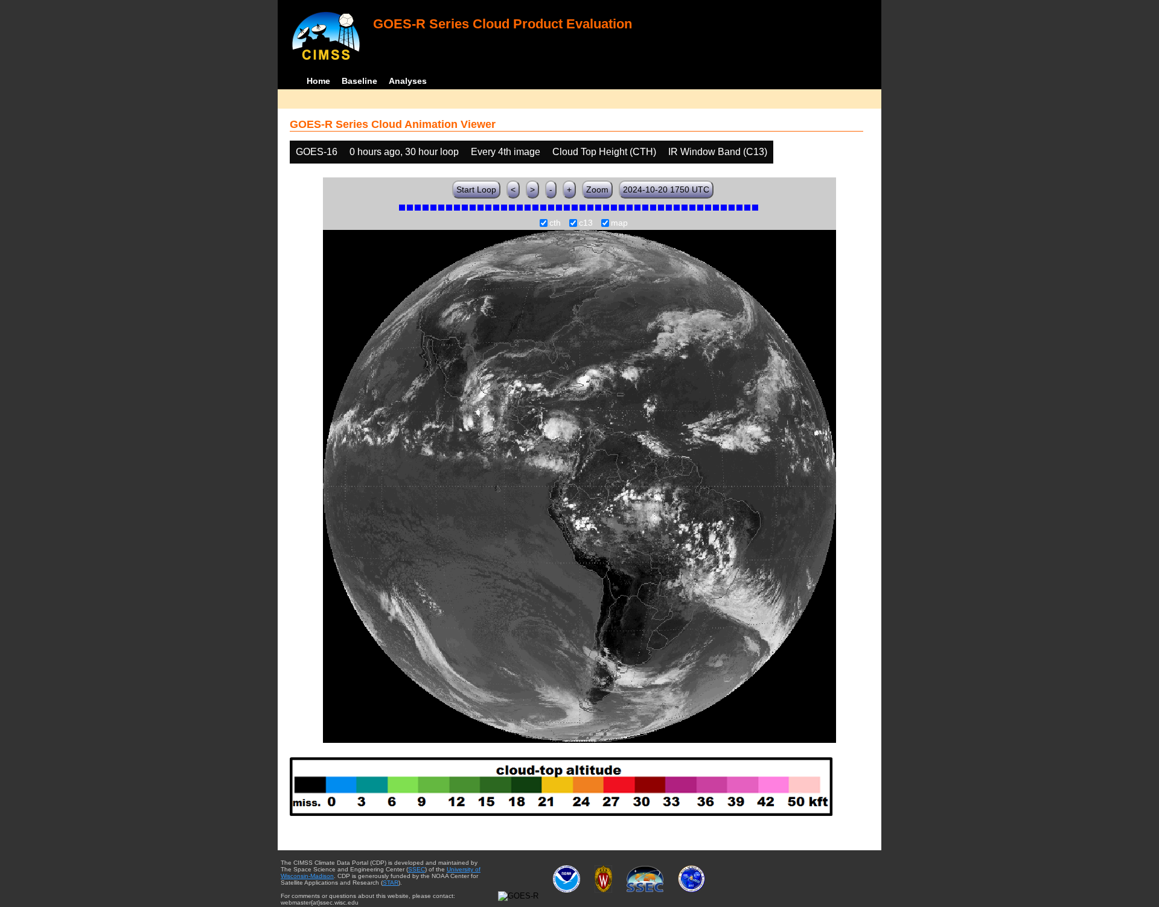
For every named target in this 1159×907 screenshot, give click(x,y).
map (619, 223)
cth (555, 223)
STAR (390, 882)
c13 (586, 223)
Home (318, 81)
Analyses (408, 81)
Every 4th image (505, 152)
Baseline (359, 81)
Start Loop (476, 189)
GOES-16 (316, 152)
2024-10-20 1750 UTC (666, 189)
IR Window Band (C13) (717, 152)
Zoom (597, 189)
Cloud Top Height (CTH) (604, 152)
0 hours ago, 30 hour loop (404, 152)
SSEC (416, 869)
